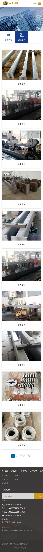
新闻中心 (24, 471)
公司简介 (5, 476)
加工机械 (14, 476)
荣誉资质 (5, 483)
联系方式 (5, 500)
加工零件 (14, 479)
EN (34, 3)
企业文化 (5, 479)
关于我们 (5, 471)
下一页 (22, 456)
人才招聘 (33, 471)
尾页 (29, 456)
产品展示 (14, 471)
